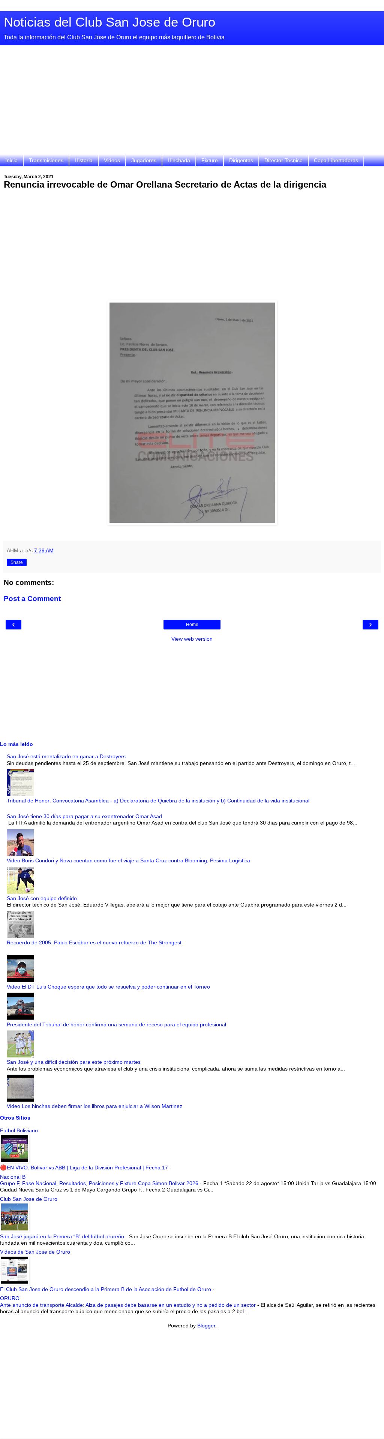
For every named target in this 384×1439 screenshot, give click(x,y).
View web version (192, 639)
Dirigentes (241, 160)
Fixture (209, 160)
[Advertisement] (192, 101)
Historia (84, 160)
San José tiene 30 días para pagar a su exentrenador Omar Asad (84, 816)
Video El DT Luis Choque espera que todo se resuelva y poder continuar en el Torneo (108, 987)
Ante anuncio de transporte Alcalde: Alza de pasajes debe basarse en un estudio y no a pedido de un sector (128, 1305)
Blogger (206, 1326)
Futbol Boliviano (19, 1130)
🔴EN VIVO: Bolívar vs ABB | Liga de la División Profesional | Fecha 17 (85, 1168)
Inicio (11, 160)
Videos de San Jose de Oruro (35, 1252)
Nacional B (13, 1177)
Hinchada (179, 160)
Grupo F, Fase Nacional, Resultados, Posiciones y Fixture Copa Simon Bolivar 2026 (100, 1183)
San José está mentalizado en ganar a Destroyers (66, 756)
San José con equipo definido (42, 898)
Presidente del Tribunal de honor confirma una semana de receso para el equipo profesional (116, 1024)
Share (16, 562)
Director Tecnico (283, 160)
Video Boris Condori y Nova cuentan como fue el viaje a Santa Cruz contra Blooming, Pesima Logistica (128, 860)
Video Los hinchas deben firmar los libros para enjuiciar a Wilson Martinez (94, 1106)
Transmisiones (46, 160)
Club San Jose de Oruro (28, 1199)
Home (192, 624)
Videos (112, 160)
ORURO (10, 1298)
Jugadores (143, 160)
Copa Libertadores (336, 160)
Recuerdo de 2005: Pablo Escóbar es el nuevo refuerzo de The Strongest (94, 942)
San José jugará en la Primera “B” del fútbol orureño (63, 1236)
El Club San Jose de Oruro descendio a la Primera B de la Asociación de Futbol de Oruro (106, 1289)
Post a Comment (32, 598)
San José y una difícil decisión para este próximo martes (74, 1062)
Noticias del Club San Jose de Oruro (109, 22)
